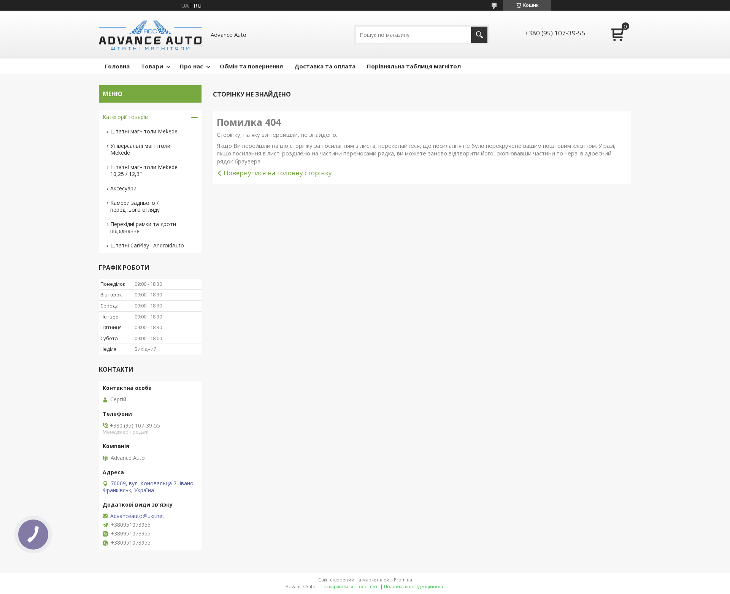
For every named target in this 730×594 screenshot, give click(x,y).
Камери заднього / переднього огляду (135, 206)
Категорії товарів (125, 116)
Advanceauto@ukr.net (137, 516)
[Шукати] (479, 35)
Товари (152, 66)
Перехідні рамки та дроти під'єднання (143, 227)
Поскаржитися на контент (350, 586)
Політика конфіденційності (414, 586)
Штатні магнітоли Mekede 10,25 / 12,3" (144, 170)
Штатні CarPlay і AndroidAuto (147, 245)
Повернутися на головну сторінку (278, 172)
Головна (117, 66)
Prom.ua (403, 580)
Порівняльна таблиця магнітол (414, 66)
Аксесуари (123, 188)
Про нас (191, 66)
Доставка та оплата (324, 66)
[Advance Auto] (150, 34)
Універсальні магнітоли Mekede (140, 149)
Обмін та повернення (251, 66)
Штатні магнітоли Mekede (144, 131)
